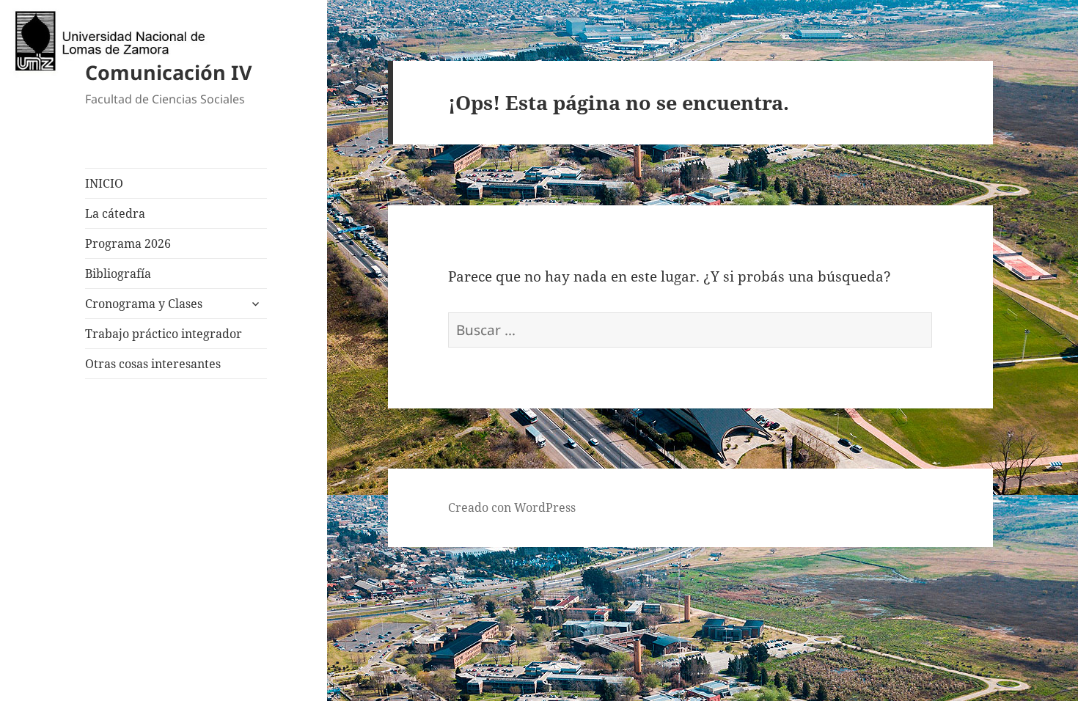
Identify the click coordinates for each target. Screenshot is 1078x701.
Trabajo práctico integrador (163, 334)
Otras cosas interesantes (153, 364)
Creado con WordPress (512, 507)
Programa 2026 (128, 243)
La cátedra (115, 213)
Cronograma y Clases (143, 304)
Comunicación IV (168, 72)
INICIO (104, 183)
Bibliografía (118, 273)
